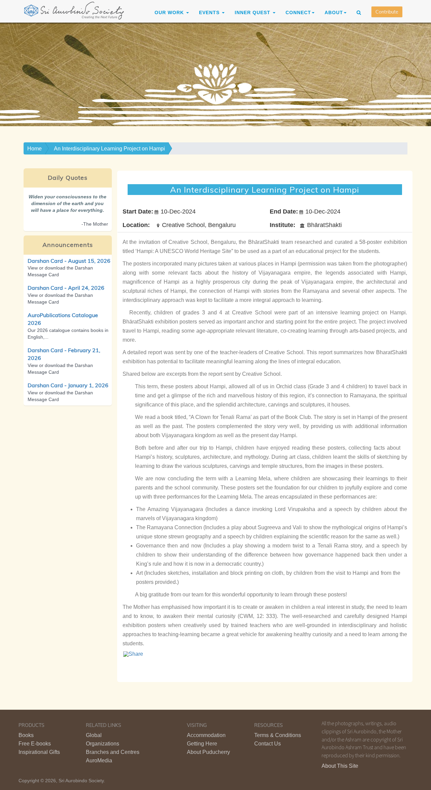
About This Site (340, 766)
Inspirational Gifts (39, 752)
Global (94, 735)
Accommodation (206, 735)
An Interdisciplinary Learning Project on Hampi (109, 148)
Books (26, 735)
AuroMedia (99, 760)
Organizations (102, 743)
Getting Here (202, 743)
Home (34, 148)
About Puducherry (208, 752)
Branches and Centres (112, 752)
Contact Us (267, 743)
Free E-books (35, 743)
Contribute (386, 12)
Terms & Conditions (277, 735)
